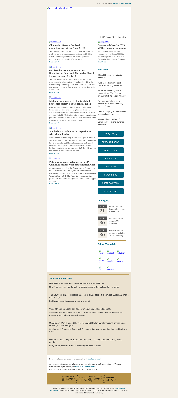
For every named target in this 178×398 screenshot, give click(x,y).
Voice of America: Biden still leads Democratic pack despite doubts (80, 309)
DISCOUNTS (111, 167)
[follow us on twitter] (101, 253)
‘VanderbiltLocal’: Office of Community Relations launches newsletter (111, 122)
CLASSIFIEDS (110, 175)
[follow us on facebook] (110, 253)
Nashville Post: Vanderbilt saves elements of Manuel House (76, 283)
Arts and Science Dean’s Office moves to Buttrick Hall (117, 209)
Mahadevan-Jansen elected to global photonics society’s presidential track (70, 102)
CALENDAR (110, 158)
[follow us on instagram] (121, 253)
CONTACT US (110, 191)
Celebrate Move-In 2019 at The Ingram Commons (112, 46)
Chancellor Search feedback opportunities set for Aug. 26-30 (67, 46)
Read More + (54, 62)
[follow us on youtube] (110, 261)
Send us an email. (94, 359)
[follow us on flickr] (101, 269)
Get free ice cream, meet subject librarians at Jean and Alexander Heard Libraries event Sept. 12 (71, 73)
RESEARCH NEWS (110, 142)
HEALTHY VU (110, 150)
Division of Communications (85, 367)
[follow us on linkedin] (101, 262)
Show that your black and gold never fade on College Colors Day (117, 233)
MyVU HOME (111, 134)
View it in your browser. (122, 3)
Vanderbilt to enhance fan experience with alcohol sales (70, 133)
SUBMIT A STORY (110, 183)
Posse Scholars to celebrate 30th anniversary (116, 221)
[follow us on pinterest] (110, 269)
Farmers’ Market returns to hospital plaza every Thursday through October (110, 103)
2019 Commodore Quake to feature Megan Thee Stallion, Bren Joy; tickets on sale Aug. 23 (111, 93)
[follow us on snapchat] (121, 261)
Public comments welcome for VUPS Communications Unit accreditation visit (72, 163)
